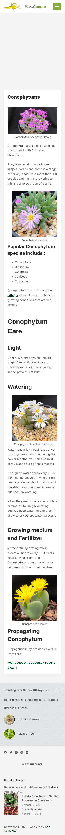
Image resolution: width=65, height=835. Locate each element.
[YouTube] (27, 752)
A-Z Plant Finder (32, 764)
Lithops (13, 295)
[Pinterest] (21, 752)
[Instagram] (16, 752)
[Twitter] (10, 752)
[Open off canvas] (57, 6)
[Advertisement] (32, 47)
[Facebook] (5, 752)
